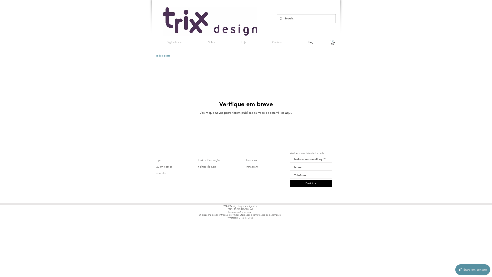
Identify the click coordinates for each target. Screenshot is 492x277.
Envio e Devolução (209, 160)
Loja (158, 160)
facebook (251, 160)
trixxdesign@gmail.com (240, 211)
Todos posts (163, 55)
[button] (333, 42)
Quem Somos (164, 166)
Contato (160, 173)
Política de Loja (207, 166)
